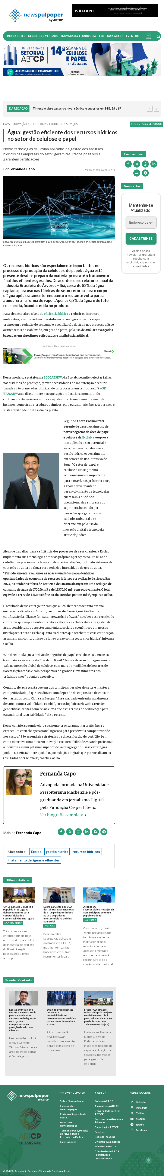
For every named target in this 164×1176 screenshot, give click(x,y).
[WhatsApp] (78, 832)
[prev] (149, 108)
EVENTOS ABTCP (13, 922)
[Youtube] (132, 1119)
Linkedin (141, 1102)
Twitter (140, 1113)
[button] (158, 36)
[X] (70, 832)
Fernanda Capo (22, 169)
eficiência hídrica (56, 314)
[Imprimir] (95, 832)
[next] (156, 108)
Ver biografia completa (61, 814)
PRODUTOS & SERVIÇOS (63, 124)
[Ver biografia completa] (85, 815)
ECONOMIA (90, 919)
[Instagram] (132, 1108)
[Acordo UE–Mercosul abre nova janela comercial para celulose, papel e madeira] (99, 895)
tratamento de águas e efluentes (34, 860)
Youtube (140, 1119)
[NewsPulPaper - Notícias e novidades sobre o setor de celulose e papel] (36, 15)
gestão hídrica (57, 851)
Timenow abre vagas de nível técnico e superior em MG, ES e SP (77, 108)
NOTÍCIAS (50, 925)
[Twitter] (132, 1113)
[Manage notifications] (148, 1160)
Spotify (140, 1124)
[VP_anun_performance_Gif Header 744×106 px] (115, 10)
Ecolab (87, 437)
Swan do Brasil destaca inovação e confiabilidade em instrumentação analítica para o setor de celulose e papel (61, 1017)
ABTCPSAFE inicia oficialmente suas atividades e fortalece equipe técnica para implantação (88, 112)
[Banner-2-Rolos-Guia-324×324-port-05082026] (141, 300)
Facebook (141, 1130)
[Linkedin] (87, 832)
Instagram (141, 1107)
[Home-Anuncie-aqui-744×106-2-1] (59, 356)
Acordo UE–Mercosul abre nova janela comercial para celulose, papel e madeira (98, 911)
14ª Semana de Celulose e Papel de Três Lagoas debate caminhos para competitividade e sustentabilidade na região (18, 912)
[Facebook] (61, 832)
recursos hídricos (86, 851)
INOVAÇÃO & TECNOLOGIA (29, 124)
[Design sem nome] (82, 59)
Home (7, 124)
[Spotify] (132, 1124)
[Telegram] (104, 832)
